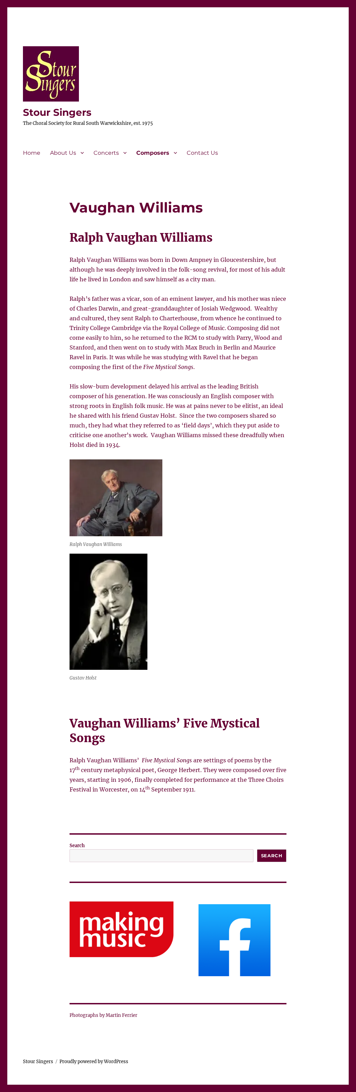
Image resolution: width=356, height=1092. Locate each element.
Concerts (106, 153)
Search (77, 846)
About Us (63, 153)
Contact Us (202, 153)
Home (31, 153)
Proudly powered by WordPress (93, 1062)
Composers (152, 153)
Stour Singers (57, 112)
